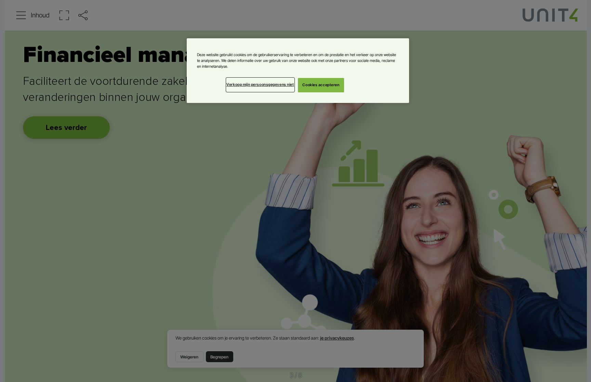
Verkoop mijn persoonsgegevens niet (260, 84)
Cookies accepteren (320, 84)
